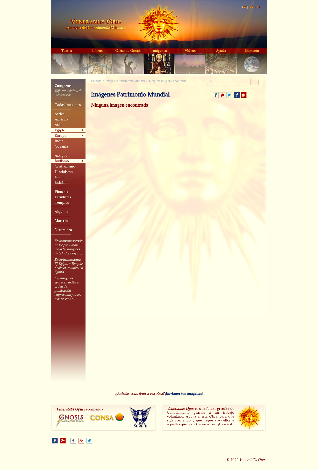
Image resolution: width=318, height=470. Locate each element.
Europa (60, 135)
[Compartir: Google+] (222, 95)
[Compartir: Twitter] (229, 95)
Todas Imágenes (68, 104)
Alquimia (62, 211)
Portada (96, 25)
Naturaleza (63, 230)
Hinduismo (64, 171)
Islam (59, 177)
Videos (190, 50)
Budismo (62, 161)
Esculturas (63, 197)
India (59, 141)
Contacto (252, 50)
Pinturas (61, 191)
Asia (58, 124)
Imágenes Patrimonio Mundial (125, 81)
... (255, 82)
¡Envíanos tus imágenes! (184, 393)
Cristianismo (65, 166)
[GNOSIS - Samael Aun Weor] (69, 421)
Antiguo (61, 155)
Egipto (60, 130)
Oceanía (61, 146)
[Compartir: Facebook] (216, 95)
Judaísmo (62, 182)
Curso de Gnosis (128, 50)
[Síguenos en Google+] (244, 95)
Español (251, 7)
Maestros (62, 220)
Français (258, 7)
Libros (97, 50)
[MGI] (140, 417)
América (61, 119)
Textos (66, 50)
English (244, 7)
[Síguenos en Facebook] (237, 95)
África (59, 114)
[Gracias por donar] (249, 417)
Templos (62, 202)
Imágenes (159, 50)
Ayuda (221, 50)
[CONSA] (107, 417)
